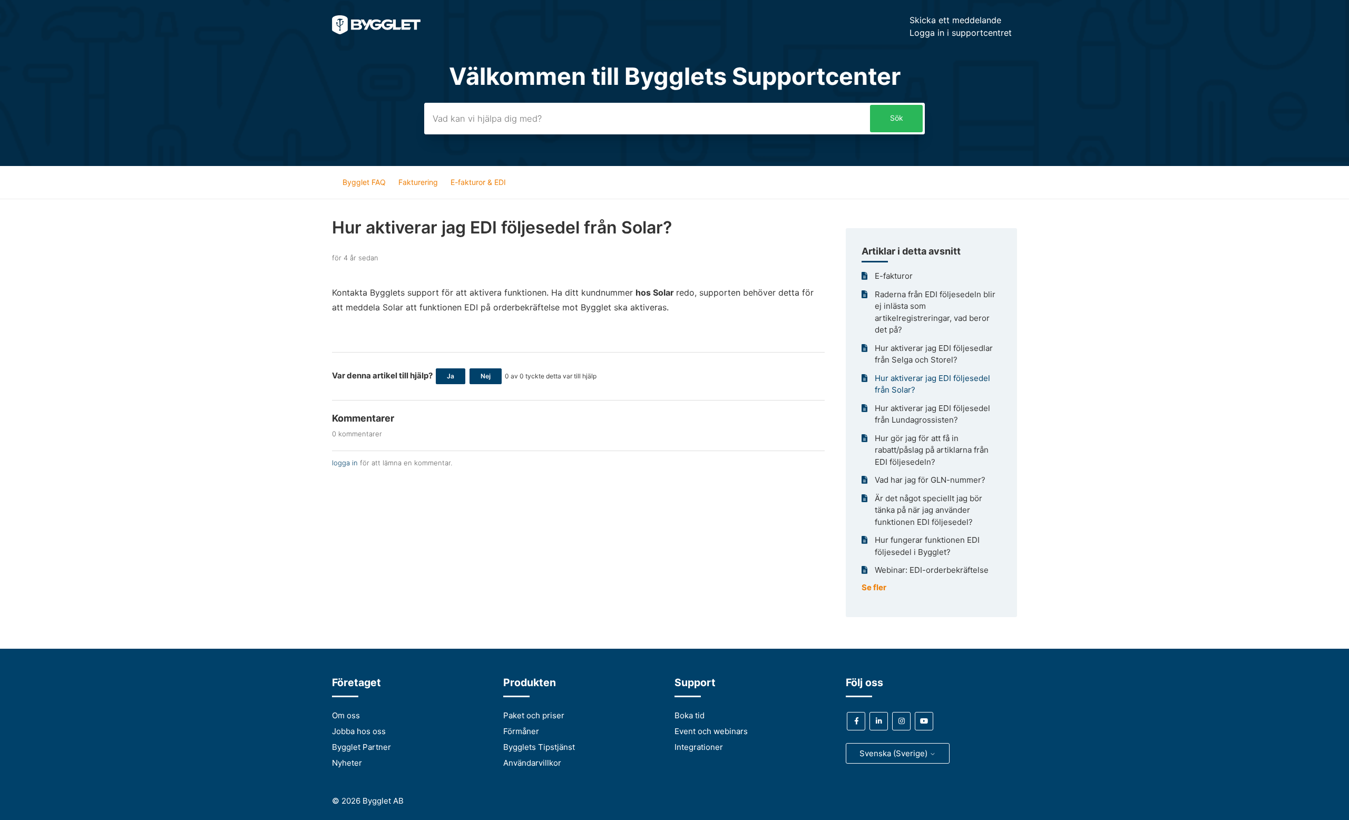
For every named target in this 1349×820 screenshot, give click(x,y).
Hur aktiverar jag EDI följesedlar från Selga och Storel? (934, 354)
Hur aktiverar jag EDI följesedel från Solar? (932, 384)
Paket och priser (533, 715)
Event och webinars (711, 731)
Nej (486, 376)
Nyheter (347, 763)
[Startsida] (376, 31)
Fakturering (418, 182)
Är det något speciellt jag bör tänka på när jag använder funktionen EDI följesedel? (928, 510)
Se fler (874, 587)
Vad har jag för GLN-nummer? (930, 480)
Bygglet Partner (361, 747)
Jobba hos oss (359, 731)
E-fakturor (894, 276)
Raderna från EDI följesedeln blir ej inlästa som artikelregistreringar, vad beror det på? (935, 312)
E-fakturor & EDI (478, 182)
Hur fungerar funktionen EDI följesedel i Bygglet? (927, 546)
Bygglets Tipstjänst (539, 747)
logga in (345, 462)
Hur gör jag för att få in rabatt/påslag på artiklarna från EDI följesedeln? (932, 450)
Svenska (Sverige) (894, 753)
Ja (450, 376)
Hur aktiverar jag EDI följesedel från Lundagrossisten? (932, 414)
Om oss (346, 715)
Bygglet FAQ (364, 182)
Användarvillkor (532, 763)
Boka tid (689, 715)
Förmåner (521, 731)
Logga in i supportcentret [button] (961, 32)
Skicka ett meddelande (955, 20)
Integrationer (698, 747)
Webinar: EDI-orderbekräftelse (932, 570)
